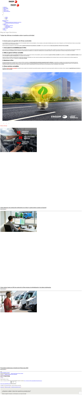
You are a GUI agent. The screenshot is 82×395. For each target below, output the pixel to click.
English (6, 17)
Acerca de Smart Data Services (5, 375)
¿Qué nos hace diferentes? (9, 25)
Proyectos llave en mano (9, 27)
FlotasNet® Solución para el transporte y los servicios (13, 22)
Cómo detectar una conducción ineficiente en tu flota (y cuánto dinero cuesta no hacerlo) (23, 207)
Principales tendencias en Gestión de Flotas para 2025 (14, 368)
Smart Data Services (5, 20)
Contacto (4, 9)
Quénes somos (13, 373)
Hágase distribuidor (14, 374)
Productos (5, 21)
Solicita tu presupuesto (6, 11)
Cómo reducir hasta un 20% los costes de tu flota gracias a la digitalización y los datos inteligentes (25, 287)
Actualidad (9, 374)
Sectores (16, 373)
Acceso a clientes (5, 10)
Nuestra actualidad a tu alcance (5, 372)
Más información (3, 209)
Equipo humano (7, 26)
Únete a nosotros (5, 8)
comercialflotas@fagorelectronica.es (36, 380)
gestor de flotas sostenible (12, 68)
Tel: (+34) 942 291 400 (27, 380)
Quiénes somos (5, 24)
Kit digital (4, 29)
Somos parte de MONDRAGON (5, 383)
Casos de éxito (5, 28)
